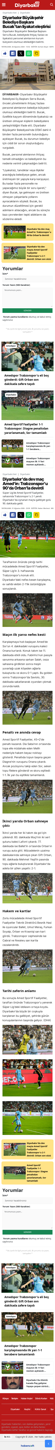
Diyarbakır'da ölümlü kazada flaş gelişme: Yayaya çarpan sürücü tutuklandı (37, 1383)
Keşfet (27, 1409)
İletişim (15, 1398)
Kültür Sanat (40, 1409)
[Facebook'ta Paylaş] (13, 53)
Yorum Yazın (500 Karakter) (16, 285)
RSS (8, 1436)
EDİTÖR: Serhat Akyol (39, 47)
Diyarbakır (25, 12)
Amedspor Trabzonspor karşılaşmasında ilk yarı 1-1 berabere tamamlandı (38, 446)
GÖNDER (27, 310)
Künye (6, 1398)
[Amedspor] (27, 356)
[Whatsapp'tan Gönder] (29, 53)
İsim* (5, 273)
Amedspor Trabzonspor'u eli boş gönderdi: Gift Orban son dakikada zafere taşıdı (26, 380)
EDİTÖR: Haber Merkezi (40, 508)
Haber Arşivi (26, 1398)
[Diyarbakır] (27, 405)
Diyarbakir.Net (10, 12)
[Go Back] (48, 1443)
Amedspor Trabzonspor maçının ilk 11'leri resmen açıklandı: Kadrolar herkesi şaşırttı (38, 461)
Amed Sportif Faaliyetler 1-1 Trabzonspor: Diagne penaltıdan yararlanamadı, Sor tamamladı (26, 428)
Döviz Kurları (41, 1398)
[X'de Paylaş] (20, 53)
